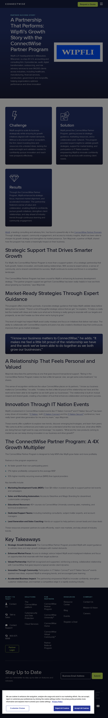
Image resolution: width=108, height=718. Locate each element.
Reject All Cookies (62, 708)
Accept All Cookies (82, 708)
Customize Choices (17, 708)
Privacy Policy (57, 702)
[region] (48, 702)
